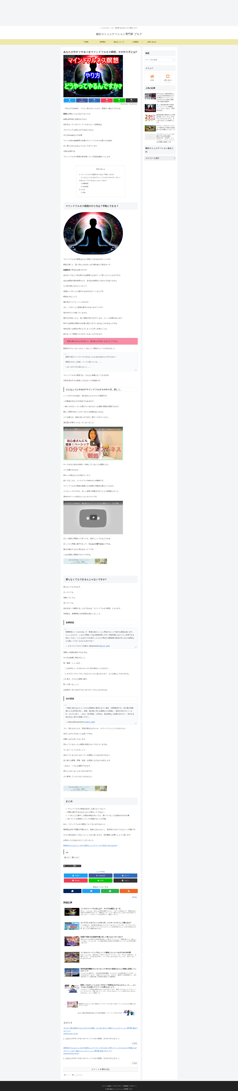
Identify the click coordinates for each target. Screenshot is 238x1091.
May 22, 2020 (105, 646)
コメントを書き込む (100, 1069)
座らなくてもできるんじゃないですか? (94, 180)
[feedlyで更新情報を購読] (110, 891)
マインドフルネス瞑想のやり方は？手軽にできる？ (98, 174)
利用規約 (125, 1086)
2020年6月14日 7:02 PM (70, 1033)
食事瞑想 (85, 183)
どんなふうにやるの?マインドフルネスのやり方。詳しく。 (102, 177)
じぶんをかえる (69, 866)
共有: (84, 192)
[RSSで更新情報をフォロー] (129, 891)
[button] (173, 60)
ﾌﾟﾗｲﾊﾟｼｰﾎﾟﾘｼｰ (117, 1086)
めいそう (78, 866)
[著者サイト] (72, 891)
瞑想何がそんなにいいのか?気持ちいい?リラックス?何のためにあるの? (90, 845)
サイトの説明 (107, 1086)
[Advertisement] (56, 13)
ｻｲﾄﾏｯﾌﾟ (132, 1086)
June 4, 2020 (90, 722)
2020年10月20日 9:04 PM (71, 1053)
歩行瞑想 (85, 186)
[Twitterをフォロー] (91, 891)
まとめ (83, 189)
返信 (135, 1043)
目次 (98, 169)
